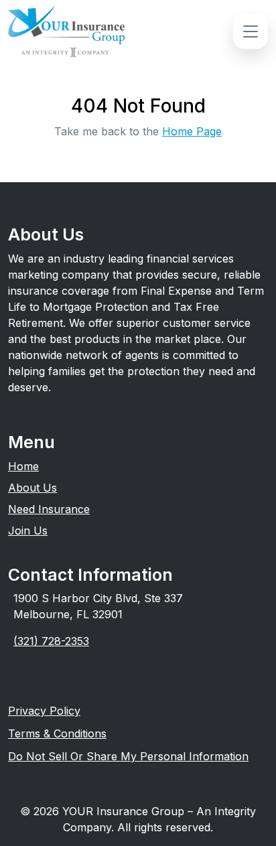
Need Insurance (49, 509)
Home (23, 466)
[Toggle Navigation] (250, 31)
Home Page (192, 131)
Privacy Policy (44, 710)
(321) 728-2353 (51, 641)
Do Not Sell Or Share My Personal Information (128, 756)
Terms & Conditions (57, 733)
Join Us (28, 530)
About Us (32, 487)
